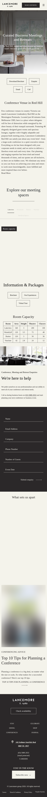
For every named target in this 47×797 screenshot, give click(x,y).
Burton (28, 209)
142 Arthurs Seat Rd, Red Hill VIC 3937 (25, 744)
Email (18, 89)
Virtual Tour (23, 303)
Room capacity (9, 229)
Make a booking (31, 5)
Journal (35, 732)
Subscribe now (23, 774)
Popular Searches (40, 792)
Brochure (13, 295)
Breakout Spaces (23, 215)
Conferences (12, 732)
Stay (12, 723)
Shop (35, 728)
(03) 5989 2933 (30, 395)
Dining (12, 728)
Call (28, 89)
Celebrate (35, 723)
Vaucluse (36, 209)
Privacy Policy (28, 792)
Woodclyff (20, 209)
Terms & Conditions (15, 792)
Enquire (34, 81)
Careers (23, 759)
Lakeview (11, 209)
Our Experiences (30, 295)
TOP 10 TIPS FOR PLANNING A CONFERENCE (23, 682)
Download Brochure (16, 81)
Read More (6, 173)
